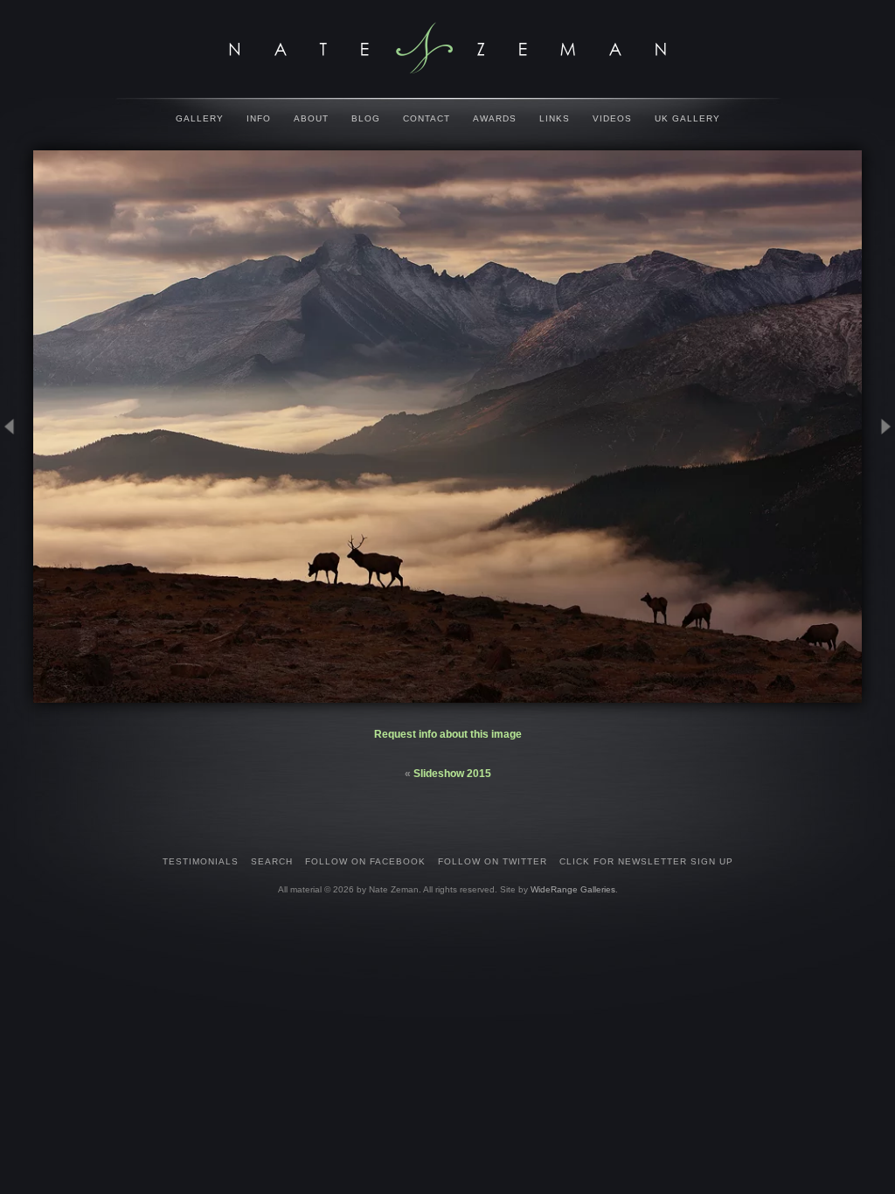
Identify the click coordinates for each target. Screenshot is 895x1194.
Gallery (200, 118)
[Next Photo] (878, 508)
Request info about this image (448, 734)
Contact (426, 118)
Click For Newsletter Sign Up (646, 861)
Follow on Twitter (492, 861)
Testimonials (201, 861)
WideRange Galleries (573, 889)
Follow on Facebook (365, 861)
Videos (612, 118)
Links (554, 118)
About (311, 118)
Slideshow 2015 (452, 773)
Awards (495, 118)
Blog (365, 118)
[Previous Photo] (16, 508)
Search (272, 861)
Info (258, 118)
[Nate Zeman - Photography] (447, 48)
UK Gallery (687, 118)
